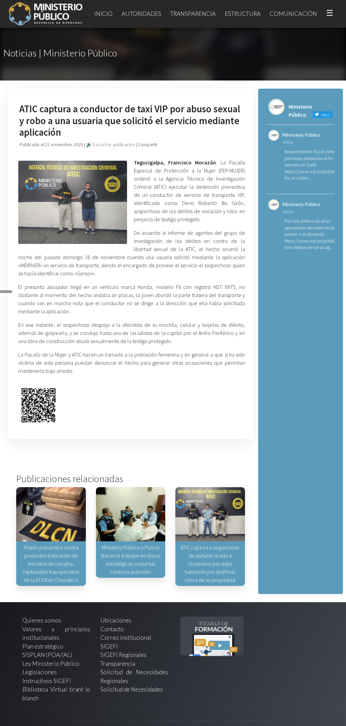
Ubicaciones (115, 620)
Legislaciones (39, 672)
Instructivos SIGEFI (46, 680)
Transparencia (193, 13)
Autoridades (141, 13)
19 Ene (287, 142)
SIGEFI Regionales (123, 654)
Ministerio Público (301, 135)
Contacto (112, 629)
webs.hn (261, 721)
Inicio (103, 13)
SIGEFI (109, 646)
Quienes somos (41, 620)
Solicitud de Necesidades (131, 689)
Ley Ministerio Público (50, 663)
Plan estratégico (43, 646)
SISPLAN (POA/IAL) (47, 654)
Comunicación (293, 13)
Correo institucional (125, 637)
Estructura (243, 13)
